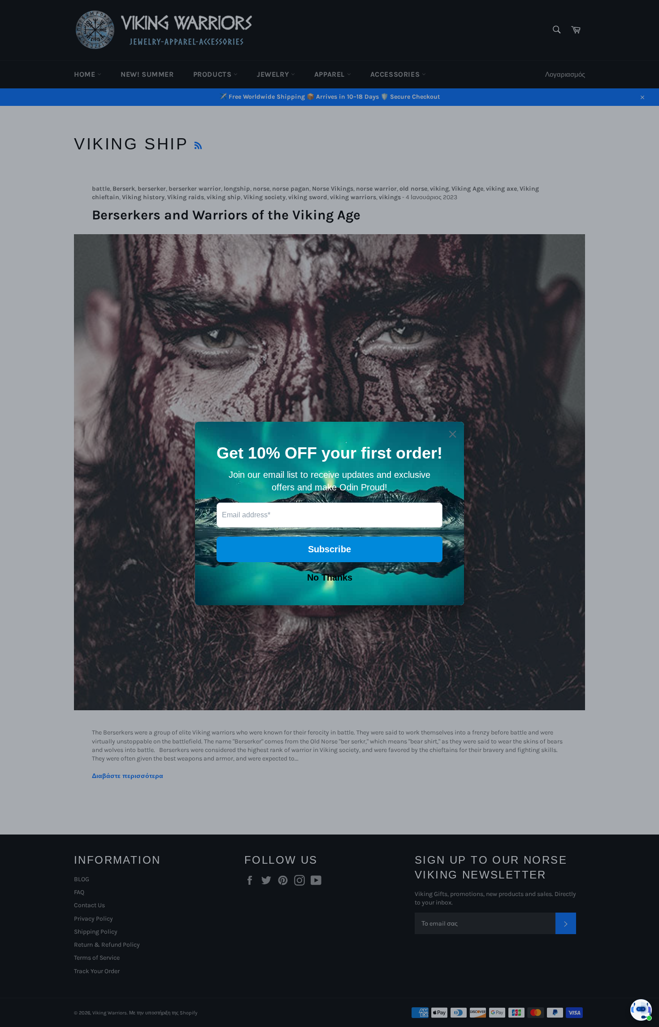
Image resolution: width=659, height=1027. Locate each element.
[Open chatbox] (641, 1010)
